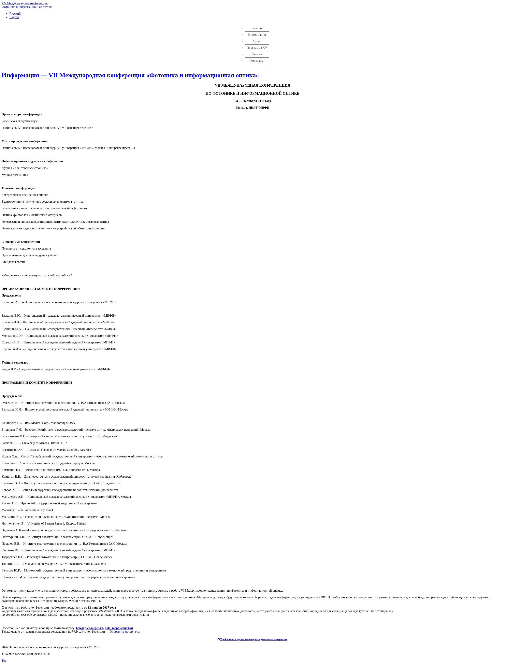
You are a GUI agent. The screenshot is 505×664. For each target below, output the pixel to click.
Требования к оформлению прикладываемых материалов (253, 639)
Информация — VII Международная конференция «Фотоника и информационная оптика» (130, 75)
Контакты (257, 60)
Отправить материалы (125, 631)
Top (4, 660)
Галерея (257, 54)
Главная (257, 28)
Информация (257, 34)
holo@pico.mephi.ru (89, 628)
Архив (256, 41)
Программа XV (257, 47)
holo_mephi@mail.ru (119, 628)
